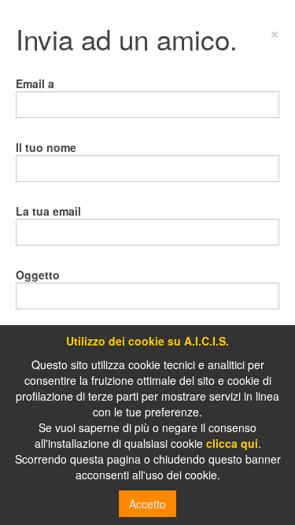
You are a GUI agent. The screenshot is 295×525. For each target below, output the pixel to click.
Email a (35, 83)
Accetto (147, 504)
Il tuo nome (46, 147)
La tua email (48, 211)
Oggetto (38, 275)
